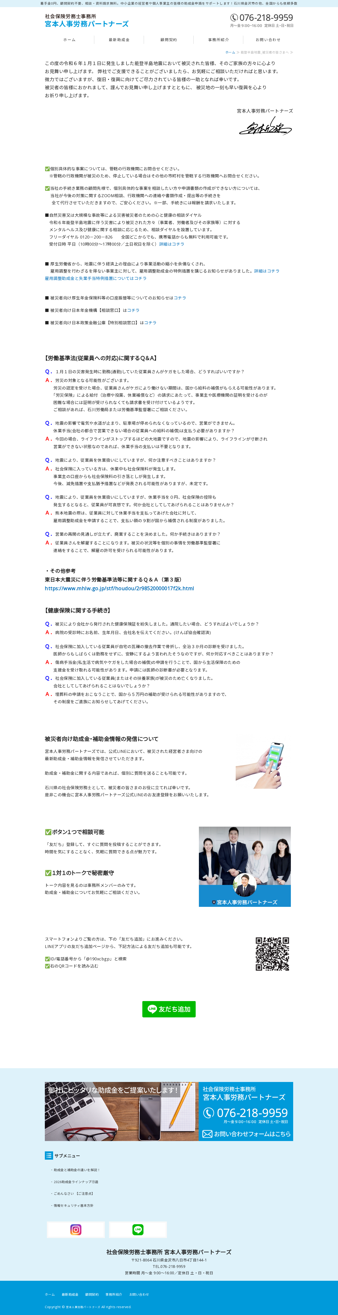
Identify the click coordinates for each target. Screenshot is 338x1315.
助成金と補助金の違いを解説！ (77, 1170)
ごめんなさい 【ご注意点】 (74, 1193)
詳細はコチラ (172, 244)
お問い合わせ (268, 39)
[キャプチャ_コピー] (272, 974)
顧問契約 (169, 39)
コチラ (180, 298)
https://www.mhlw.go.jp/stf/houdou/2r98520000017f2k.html (119, 588)
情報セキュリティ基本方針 (74, 1205)
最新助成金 (119, 39)
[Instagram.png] (76, 1234)
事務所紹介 (218, 39)
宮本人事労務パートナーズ (83, 1307)
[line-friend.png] (169, 1019)
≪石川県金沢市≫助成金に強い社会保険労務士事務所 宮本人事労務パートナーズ (87, 20)
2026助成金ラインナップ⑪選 (76, 1182)
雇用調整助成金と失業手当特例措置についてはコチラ (96, 278)
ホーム (69, 39)
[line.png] (138, 1234)
